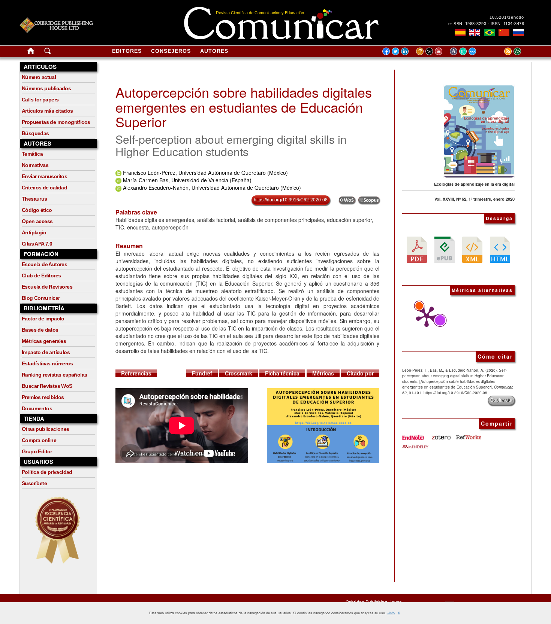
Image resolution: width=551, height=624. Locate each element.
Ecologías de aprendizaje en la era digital (474, 184)
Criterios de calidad (44, 188)
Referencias (136, 373)
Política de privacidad (47, 472)
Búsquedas (35, 133)
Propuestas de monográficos (56, 122)
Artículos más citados (47, 111)
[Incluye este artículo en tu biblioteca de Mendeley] (415, 443)
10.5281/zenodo (507, 17)
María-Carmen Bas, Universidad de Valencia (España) (187, 180)
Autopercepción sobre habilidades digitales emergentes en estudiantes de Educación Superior (243, 106)
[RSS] (498, 51)
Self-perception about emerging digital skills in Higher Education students (231, 145)
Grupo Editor (37, 451)
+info (391, 613)
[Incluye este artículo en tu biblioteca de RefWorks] (468, 434)
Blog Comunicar (41, 298)
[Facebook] (386, 51)
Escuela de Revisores (47, 287)
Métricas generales (44, 341)
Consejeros (171, 51)
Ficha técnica (282, 373)
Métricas (323, 373)
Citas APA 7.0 (37, 244)
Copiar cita (501, 400)
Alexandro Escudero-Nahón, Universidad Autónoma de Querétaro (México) (212, 187)
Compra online (39, 440)
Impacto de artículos (46, 352)
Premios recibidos (43, 397)
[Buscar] (47, 52)
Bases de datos (40, 330)
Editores (127, 51)
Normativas (35, 165)
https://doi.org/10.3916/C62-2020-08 (291, 200)
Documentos (37, 408)
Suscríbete (34, 483)
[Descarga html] (500, 249)
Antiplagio (34, 232)
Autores (214, 51)
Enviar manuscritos (44, 176)
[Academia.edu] (454, 51)
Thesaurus (34, 199)
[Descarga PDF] (417, 249)
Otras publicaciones (45, 429)
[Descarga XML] (472, 249)
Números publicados (46, 88)
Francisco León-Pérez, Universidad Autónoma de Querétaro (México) (205, 172)
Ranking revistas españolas (54, 375)
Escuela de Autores (44, 264)
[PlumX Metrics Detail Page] (424, 317)
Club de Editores (41, 275)
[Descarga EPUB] (444, 249)
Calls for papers (40, 100)
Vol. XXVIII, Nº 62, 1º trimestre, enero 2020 (474, 199)
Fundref (202, 373)
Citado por (360, 373)
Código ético (37, 210)
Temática (32, 154)
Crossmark (238, 373)
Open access (37, 221)
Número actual (39, 77)
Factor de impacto (43, 319)
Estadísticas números (47, 363)
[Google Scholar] (421, 51)
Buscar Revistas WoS (47, 386)
